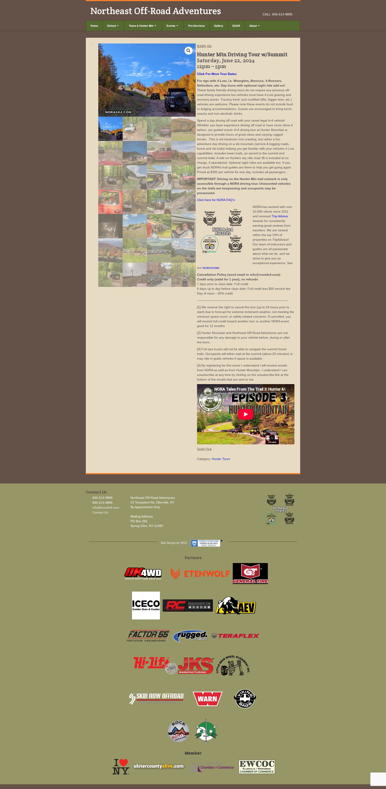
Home (94, 26)
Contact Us (100, 512)
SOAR (236, 26)
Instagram (283, 8)
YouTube (289, 8)
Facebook (277, 8)
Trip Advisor (280, 216)
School (111, 26)
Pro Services (196, 26)
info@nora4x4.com (105, 507)
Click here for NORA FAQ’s (216, 200)
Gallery (218, 26)
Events (170, 26)
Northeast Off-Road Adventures (155, 11)
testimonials (211, 267)
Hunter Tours (221, 459)
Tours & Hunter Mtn (141, 26)
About (253, 26)
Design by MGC (177, 543)
